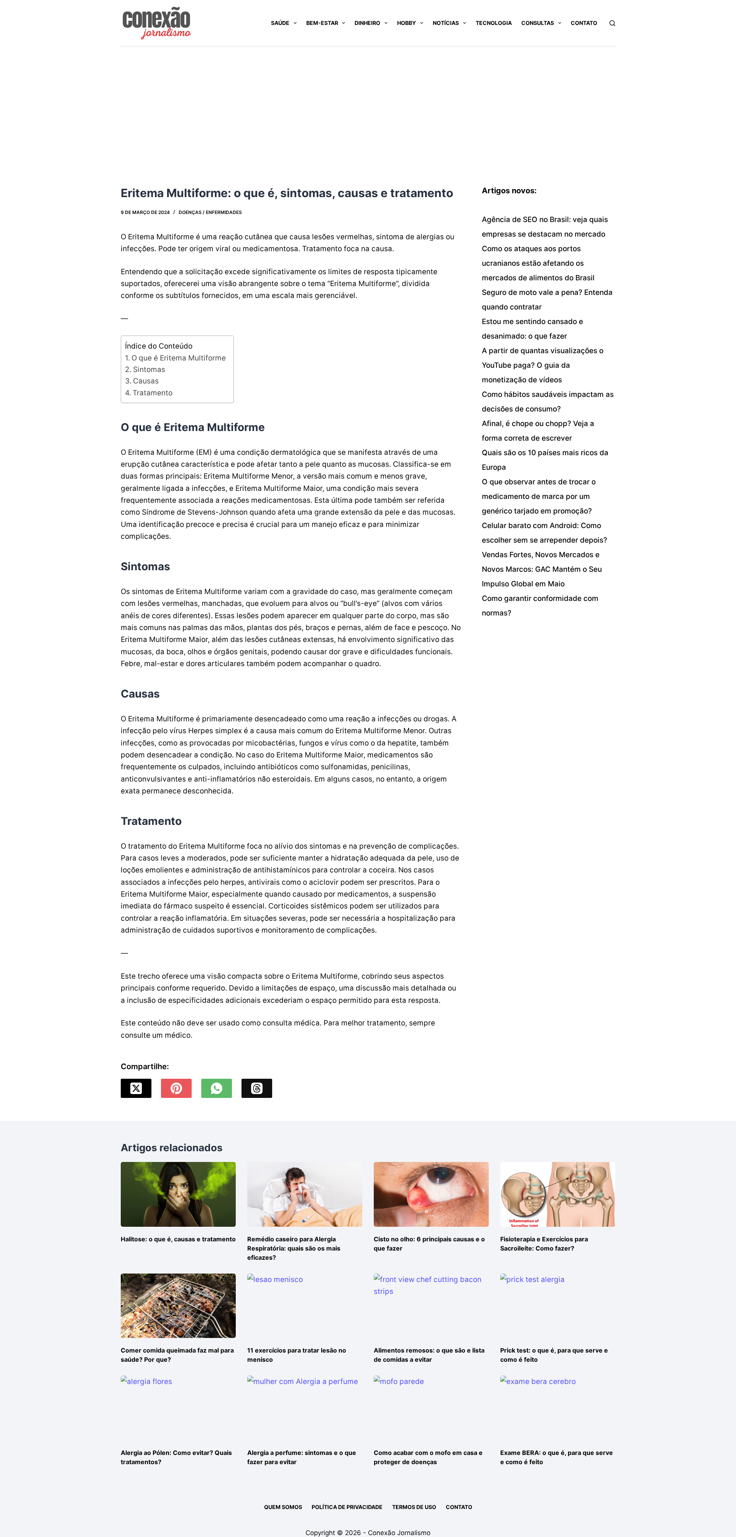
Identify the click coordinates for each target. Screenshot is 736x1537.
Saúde (280, 23)
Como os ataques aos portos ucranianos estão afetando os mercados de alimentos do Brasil (538, 263)
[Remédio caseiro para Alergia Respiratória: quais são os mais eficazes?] (304, 1194)
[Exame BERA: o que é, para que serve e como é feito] (557, 1408)
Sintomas (149, 369)
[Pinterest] (176, 1088)
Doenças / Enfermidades (210, 212)
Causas (146, 381)
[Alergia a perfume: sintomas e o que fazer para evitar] (304, 1408)
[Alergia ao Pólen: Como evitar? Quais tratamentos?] (178, 1408)
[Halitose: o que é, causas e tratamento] (178, 1194)
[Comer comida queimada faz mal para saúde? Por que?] (178, 1306)
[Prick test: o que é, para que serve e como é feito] (557, 1306)
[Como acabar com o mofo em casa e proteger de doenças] (431, 1408)
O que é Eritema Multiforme (178, 358)
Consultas (537, 23)
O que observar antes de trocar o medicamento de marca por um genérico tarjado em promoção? (539, 496)
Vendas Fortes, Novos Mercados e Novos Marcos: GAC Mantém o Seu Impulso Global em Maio (542, 569)
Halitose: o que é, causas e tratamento (178, 1239)
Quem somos (283, 1507)
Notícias (446, 23)
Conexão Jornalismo (399, 1533)
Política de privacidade (347, 1507)
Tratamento (152, 392)
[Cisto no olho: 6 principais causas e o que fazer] (431, 1194)
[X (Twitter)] (136, 1088)
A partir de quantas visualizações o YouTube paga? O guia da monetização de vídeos (542, 365)
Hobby (406, 23)
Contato (584, 23)
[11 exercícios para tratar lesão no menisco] (304, 1306)
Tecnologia (494, 23)
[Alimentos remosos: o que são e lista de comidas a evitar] (431, 1306)
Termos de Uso (414, 1507)
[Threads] (257, 1088)
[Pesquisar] (612, 23)
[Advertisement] (368, 104)
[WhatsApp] (216, 1088)
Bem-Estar (322, 23)
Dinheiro (367, 23)
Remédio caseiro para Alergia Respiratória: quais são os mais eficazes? (293, 1248)
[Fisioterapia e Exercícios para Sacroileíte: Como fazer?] (557, 1194)
